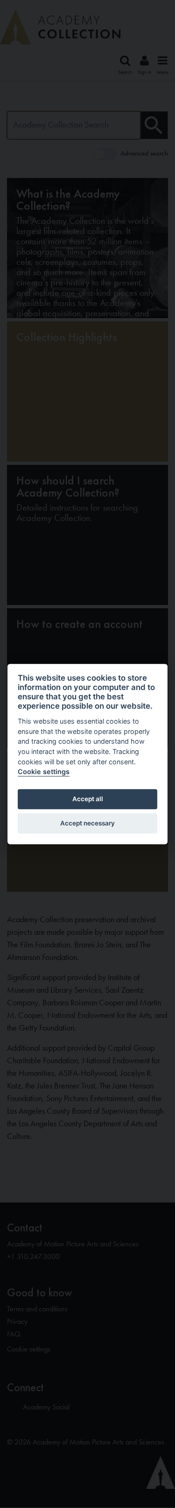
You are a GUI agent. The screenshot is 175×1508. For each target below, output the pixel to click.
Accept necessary (87, 823)
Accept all (87, 799)
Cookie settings (44, 771)
